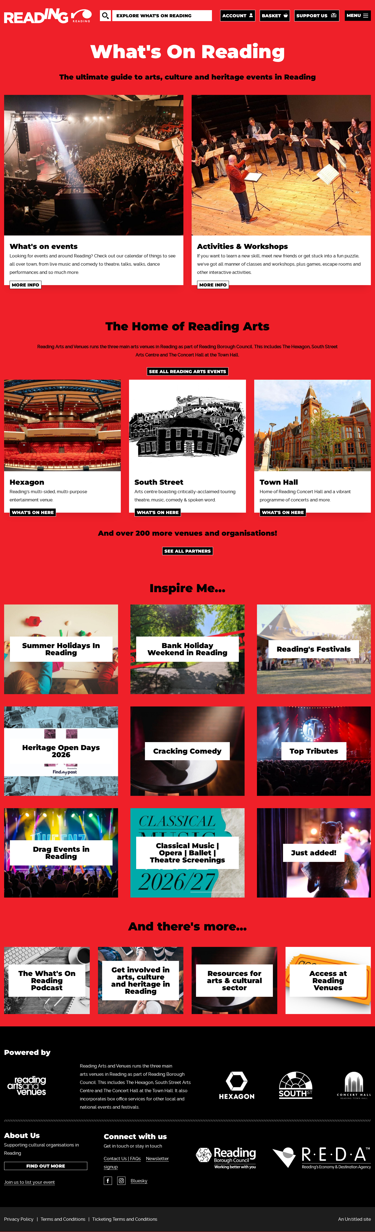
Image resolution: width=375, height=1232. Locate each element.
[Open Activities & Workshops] (281, 165)
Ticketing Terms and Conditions (124, 1219)
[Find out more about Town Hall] (354, 1087)
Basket (271, 15)
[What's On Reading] (48, 15)
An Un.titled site (354, 1219)
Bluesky (139, 1180)
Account (234, 15)
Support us (312, 15)
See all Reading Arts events (187, 371)
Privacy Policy (18, 1219)
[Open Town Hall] (312, 425)
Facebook (108, 1181)
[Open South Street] (187, 425)
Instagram (121, 1181)
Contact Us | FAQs (122, 1158)
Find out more (45, 1166)
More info (25, 285)
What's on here (33, 512)
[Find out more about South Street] (295, 1087)
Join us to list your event (29, 1182)
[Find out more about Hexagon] (236, 1087)
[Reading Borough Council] (226, 1158)
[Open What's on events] (93, 165)
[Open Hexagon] (62, 425)
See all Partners (187, 551)
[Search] (105, 15)
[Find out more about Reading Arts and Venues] (29, 1087)
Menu (354, 15)
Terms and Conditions (63, 1219)
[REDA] (321, 1158)
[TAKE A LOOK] (61, 662)
